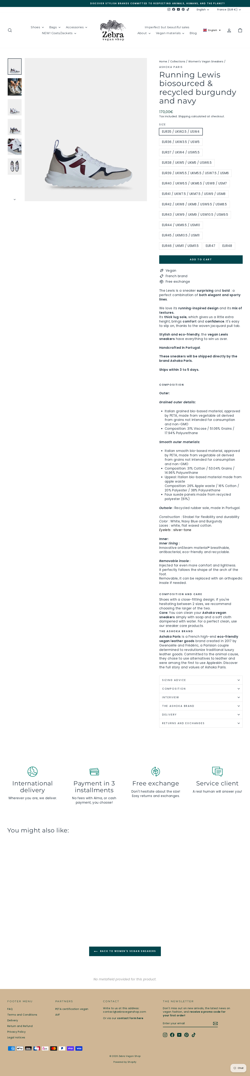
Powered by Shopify (125, 1062)
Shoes (36, 27)
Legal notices (16, 1037)
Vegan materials (168, 33)
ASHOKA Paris (171, 67)
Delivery (12, 1020)
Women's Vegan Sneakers (205, 61)
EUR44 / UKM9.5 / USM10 (181, 225)
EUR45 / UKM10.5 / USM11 (181, 235)
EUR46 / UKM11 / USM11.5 (180, 246)
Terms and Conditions (22, 1015)
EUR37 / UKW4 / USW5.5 (181, 152)
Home (163, 61)
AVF (57, 1015)
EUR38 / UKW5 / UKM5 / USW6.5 (187, 162)
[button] (212, 30)
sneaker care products (184, 626)
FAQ (10, 1009)
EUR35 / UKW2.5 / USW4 (181, 131)
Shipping (184, 116)
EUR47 (210, 246)
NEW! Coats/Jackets (58, 33)
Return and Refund (20, 1026)
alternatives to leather (208, 658)
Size (162, 124)
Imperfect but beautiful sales (167, 27)
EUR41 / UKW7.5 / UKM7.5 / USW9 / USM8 (194, 194)
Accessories (75, 27)
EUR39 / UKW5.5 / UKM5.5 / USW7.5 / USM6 (195, 173)
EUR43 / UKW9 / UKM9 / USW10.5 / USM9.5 (195, 214)
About (142, 33)
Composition (174, 689)
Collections (177, 61)
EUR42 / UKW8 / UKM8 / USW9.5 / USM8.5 (194, 204)
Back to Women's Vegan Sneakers (127, 951)
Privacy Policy (16, 1032)
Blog (193, 33)
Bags (53, 27)
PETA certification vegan (71, 1009)
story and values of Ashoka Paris (199, 667)
